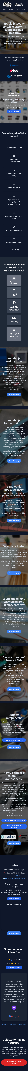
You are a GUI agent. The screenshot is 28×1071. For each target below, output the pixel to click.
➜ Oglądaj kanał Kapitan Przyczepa (14, 1057)
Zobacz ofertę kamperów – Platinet (14, 820)
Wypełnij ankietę (14, 898)
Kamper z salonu (21, 9)
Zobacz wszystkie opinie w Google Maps (14, 1019)
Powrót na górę (14, 394)
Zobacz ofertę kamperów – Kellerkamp (14, 826)
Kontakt (11, 9)
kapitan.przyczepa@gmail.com (15, 878)
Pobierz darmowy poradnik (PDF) (14, 740)
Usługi (4, 9)
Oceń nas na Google (14, 967)
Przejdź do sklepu (14, 111)
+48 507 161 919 (15, 876)
